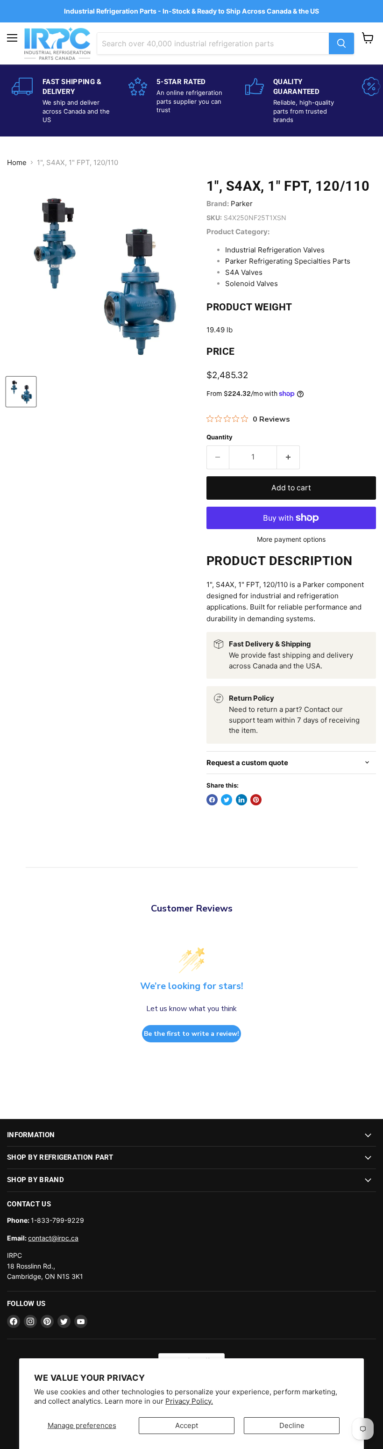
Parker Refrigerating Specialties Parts (287, 261)
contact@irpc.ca (53, 1238)
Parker (242, 203)
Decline (292, 1425)
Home (17, 162)
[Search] (341, 43)
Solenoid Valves (251, 283)
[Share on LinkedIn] (241, 799)
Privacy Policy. (189, 1401)
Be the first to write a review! (191, 1033)
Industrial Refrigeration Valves (275, 249)
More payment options (291, 539)
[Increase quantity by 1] (288, 457)
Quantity (219, 437)
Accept (186, 1425)
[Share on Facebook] (212, 799)
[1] (21, 392)
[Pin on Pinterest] (256, 799)
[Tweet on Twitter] (226, 799)
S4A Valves (243, 272)
